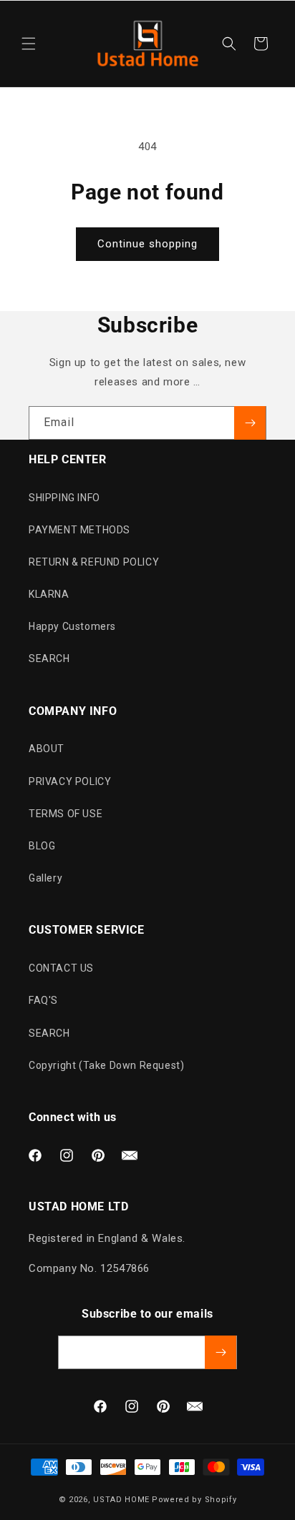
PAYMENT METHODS (79, 530)
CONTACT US (61, 968)
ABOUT (46, 748)
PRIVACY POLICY (70, 781)
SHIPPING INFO (64, 497)
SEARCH (49, 658)
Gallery (45, 878)
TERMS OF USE (65, 813)
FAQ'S (43, 1000)
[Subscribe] (250, 423)
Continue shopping (147, 243)
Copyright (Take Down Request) (106, 1065)
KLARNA (49, 594)
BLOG (42, 846)
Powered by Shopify (194, 1499)
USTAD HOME (121, 1499)
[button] (28, 43)
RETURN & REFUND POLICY (94, 562)
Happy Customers (72, 626)
